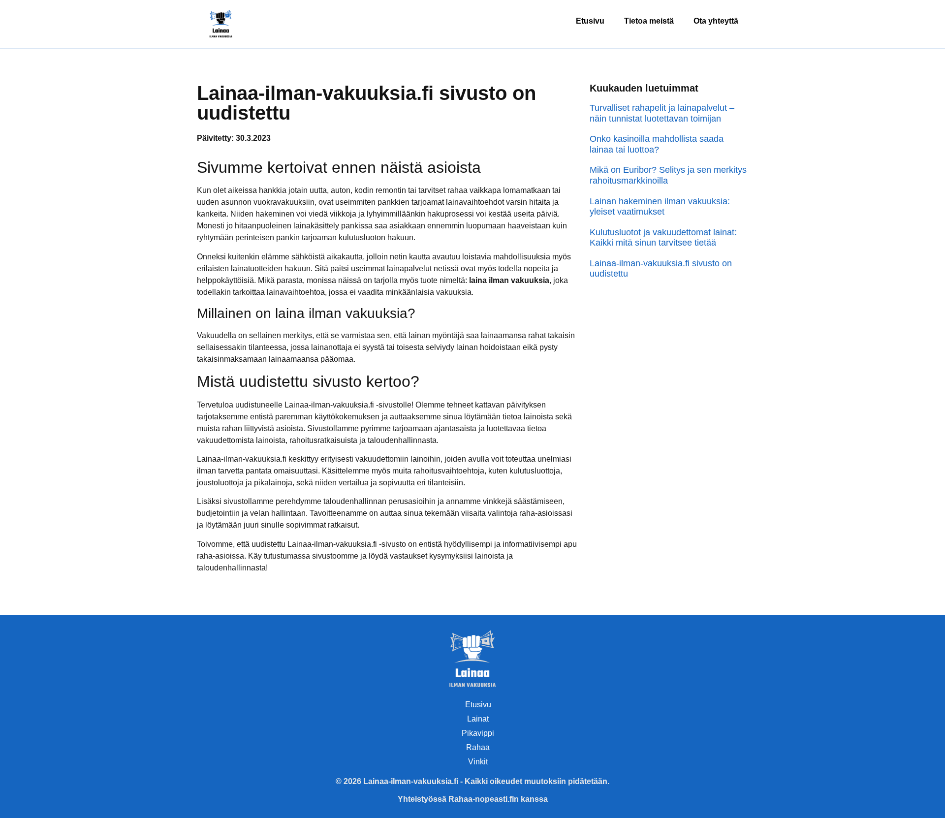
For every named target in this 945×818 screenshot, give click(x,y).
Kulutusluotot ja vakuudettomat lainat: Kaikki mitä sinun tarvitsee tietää (663, 237)
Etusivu (590, 21)
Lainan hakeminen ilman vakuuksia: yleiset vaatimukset (660, 206)
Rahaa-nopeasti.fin (483, 799)
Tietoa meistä (649, 21)
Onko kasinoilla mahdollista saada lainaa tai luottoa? (657, 144)
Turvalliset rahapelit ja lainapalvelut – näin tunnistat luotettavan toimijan (662, 113)
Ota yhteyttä (715, 21)
